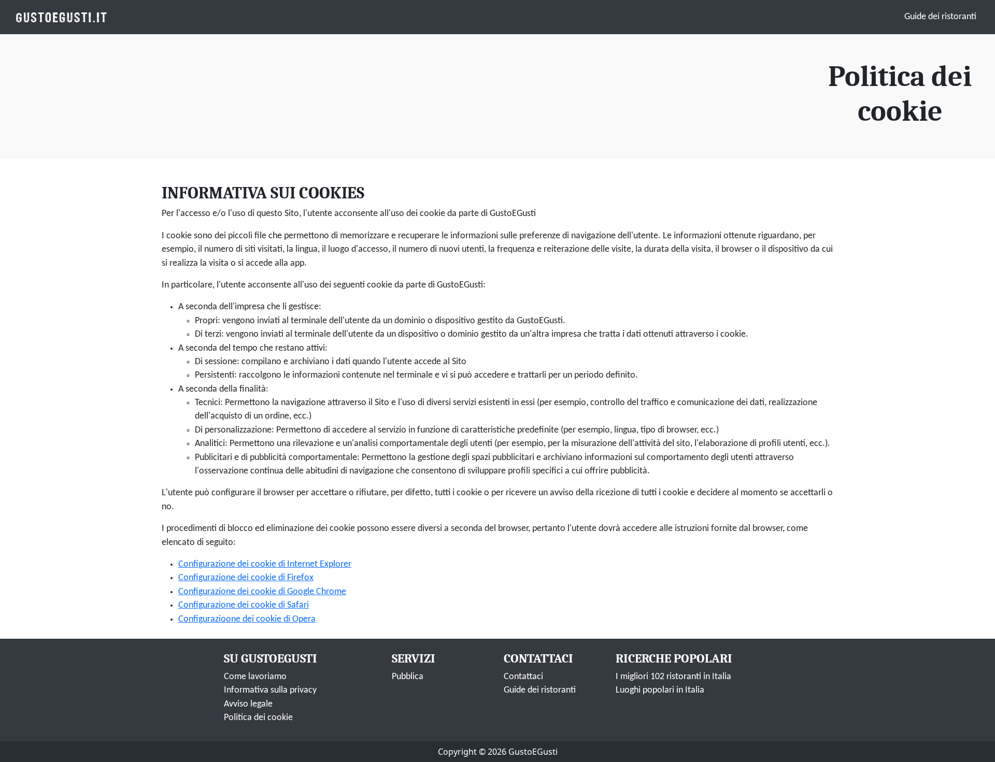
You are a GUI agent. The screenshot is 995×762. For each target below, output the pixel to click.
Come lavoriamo (255, 676)
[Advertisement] (403, 95)
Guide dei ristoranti (940, 16)
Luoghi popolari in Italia (660, 690)
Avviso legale (248, 704)
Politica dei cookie (258, 717)
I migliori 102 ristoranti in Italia (673, 676)
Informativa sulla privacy (270, 690)
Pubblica (407, 676)
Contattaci (523, 676)
